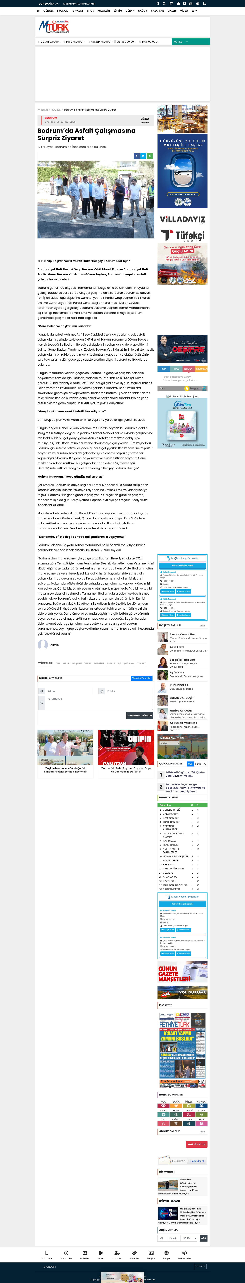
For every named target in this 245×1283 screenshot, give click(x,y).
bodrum (99, 663)
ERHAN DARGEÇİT (182, 698)
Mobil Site (47, 1258)
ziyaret (141, 663)
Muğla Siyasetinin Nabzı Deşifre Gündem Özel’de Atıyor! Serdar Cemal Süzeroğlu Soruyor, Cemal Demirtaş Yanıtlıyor (182, 1215)
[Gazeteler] (190, 3)
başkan (77, 663)
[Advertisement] (147, 26)
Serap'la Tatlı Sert (182, 660)
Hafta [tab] (198, 763)
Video (101, 1258)
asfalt (141, 274)
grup (66, 663)
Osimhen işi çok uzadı (181, 688)
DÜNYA (130, 11)
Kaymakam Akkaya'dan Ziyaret (82, 3)
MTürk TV (200, 1266)
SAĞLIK (142, 11)
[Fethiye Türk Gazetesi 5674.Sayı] (183, 1050)
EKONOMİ (63, 11)
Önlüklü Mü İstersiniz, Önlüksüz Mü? (188, 650)
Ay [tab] (205, 763)
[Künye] (198, 3)
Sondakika (66, 1258)
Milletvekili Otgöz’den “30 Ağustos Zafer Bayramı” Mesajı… (182, 774)
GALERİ (172, 11)
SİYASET (78, 11)
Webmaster (184, 1258)
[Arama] (164, 3)
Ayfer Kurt (177, 672)
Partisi (68, 269)
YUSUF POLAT (179, 685)
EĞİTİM (118, 11)
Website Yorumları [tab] (141, 678)
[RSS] (205, 3)
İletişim (151, 1258)
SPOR (90, 11)
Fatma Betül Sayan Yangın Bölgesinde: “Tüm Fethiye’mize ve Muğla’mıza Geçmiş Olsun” (182, 788)
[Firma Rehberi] (178, 3)
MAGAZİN (104, 11)
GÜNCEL (48, 11)
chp (58, 663)
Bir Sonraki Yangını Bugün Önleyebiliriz (183, 665)
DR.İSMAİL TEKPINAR (184, 723)
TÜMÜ (202, 625)
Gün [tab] (190, 763)
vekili (87, 663)
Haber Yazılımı (147, 1279)
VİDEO (184, 11)
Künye (166, 1258)
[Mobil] (157, 3)
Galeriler (85, 1258)
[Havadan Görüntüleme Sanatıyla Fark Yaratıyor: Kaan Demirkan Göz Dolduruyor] (168, 1184)
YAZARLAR (157, 11)
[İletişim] (171, 3)
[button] (194, 11)
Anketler (134, 1258)
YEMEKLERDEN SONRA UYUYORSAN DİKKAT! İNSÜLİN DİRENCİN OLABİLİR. (188, 716)
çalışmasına (126, 663)
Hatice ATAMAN (181, 711)
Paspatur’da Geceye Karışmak (186, 676)
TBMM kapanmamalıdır (182, 701)
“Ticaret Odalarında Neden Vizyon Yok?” (188, 639)
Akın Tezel (177, 647)
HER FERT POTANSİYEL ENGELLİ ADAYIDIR (185, 728)
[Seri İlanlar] (184, 3)
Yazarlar (117, 1258)
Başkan (58, 261)
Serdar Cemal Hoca (184, 634)
